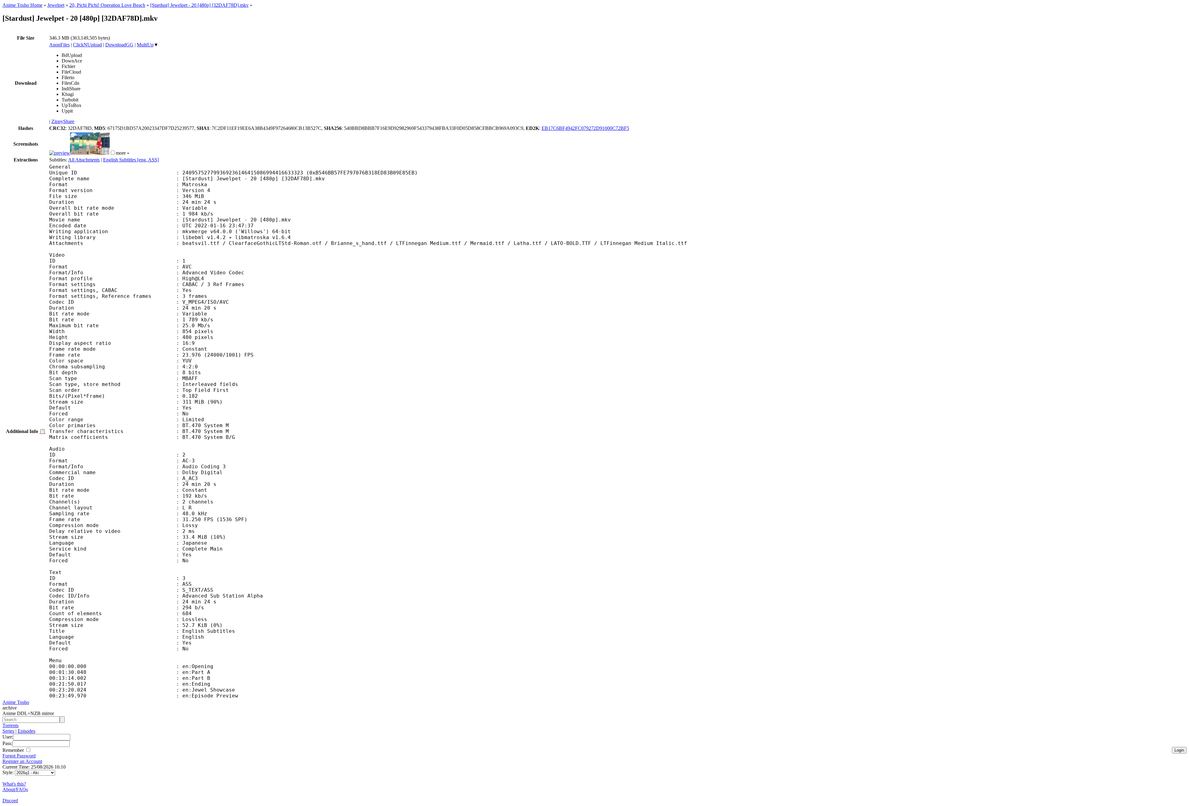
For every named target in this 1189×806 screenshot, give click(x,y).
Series (8, 731)
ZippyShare (62, 121)
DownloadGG (119, 44)
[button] (113, 153)
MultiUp (145, 44)
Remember (13, 750)
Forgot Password (19, 755)
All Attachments (84, 159)
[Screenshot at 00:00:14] (59, 153)
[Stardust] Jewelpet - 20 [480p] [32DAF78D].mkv (199, 5)
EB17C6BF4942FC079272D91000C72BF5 (585, 128)
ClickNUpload (87, 44)
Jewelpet (55, 5)
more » (122, 153)
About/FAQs (15, 789)
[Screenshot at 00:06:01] (90, 153)
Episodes (26, 731)
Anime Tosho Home (22, 5)
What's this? (14, 784)
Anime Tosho (15, 702)
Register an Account (22, 761)
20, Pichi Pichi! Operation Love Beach (107, 5)
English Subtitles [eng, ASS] (131, 159)
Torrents (10, 725)
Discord (10, 800)
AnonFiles (59, 44)
